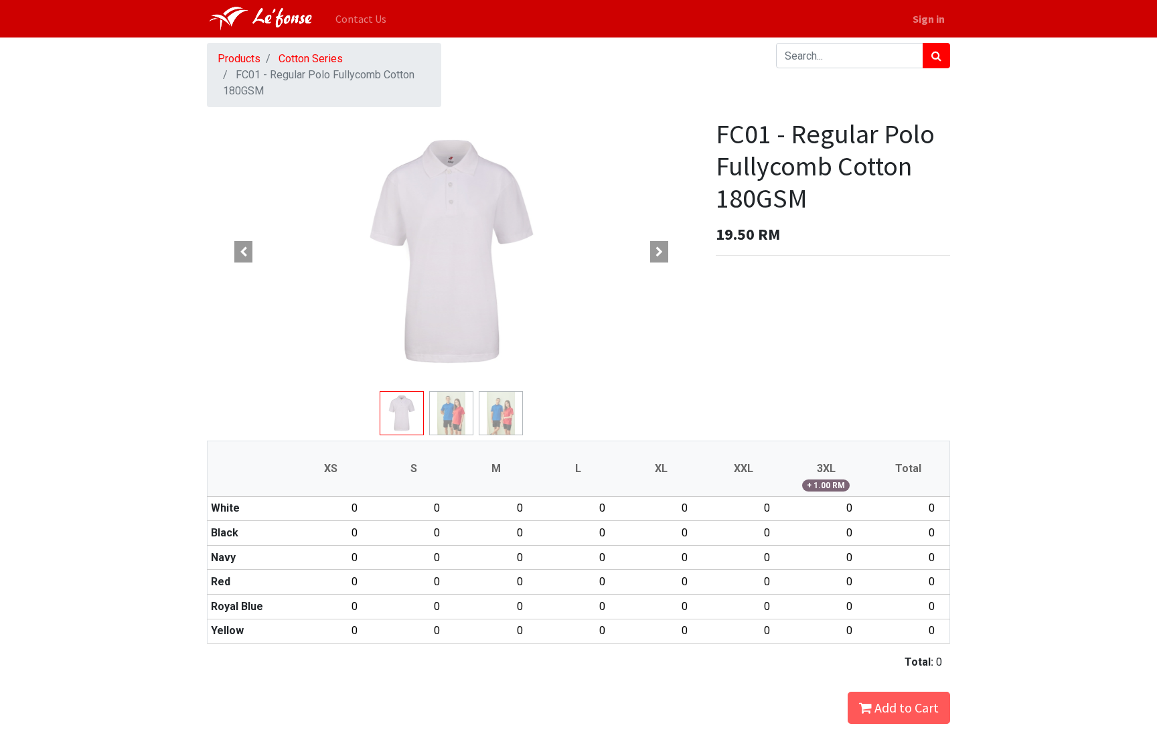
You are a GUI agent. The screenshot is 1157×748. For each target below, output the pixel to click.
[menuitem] (361, 18)
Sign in (929, 18)
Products (239, 58)
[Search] (936, 55)
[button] (244, 252)
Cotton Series (311, 58)
